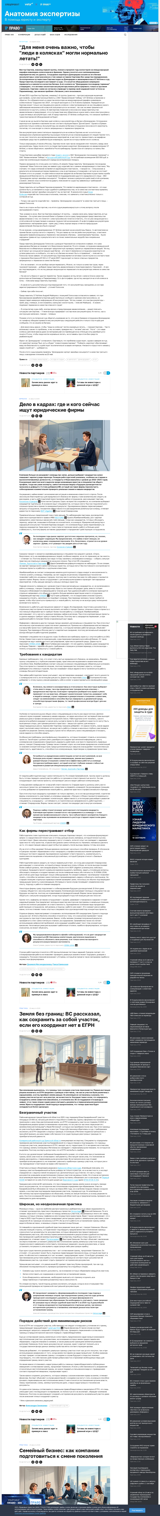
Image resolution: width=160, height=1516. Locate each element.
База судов (55, 35)
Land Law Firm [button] (54, 1328)
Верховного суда (70, 1180)
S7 (96, 359)
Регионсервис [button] (52, 1239)
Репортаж (23, 42)
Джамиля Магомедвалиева (39, 964)
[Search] (125, 35)
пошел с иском (61, 155)
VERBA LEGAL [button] (35, 644)
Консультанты (28, 969)
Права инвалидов (40, 359)
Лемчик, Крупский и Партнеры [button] (32, 563)
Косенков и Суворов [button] (28, 501)
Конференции (24, 35)
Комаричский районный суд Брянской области (40, 1140)
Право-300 (9, 35)
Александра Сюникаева (36, 1405)
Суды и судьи (58, 359)
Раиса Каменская (60, 964)
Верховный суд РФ (60, 1406)
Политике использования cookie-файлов (30, 1513)
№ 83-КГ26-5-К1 (91, 1180)
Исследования (70, 35)
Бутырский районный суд (58, 157)
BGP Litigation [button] (46, 511)
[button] (32, 64)
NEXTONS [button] (59, 517)
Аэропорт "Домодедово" (79, 359)
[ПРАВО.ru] (14, 28)
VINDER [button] (43, 596)
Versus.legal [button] (76, 1211)
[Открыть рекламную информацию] (154, 740)
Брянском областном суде (69, 1168)
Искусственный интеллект (52, 969)
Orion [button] (84, 677)
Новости (135, 626)
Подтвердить (137, 1510)
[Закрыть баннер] (43, 1495)
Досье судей (40, 35)
